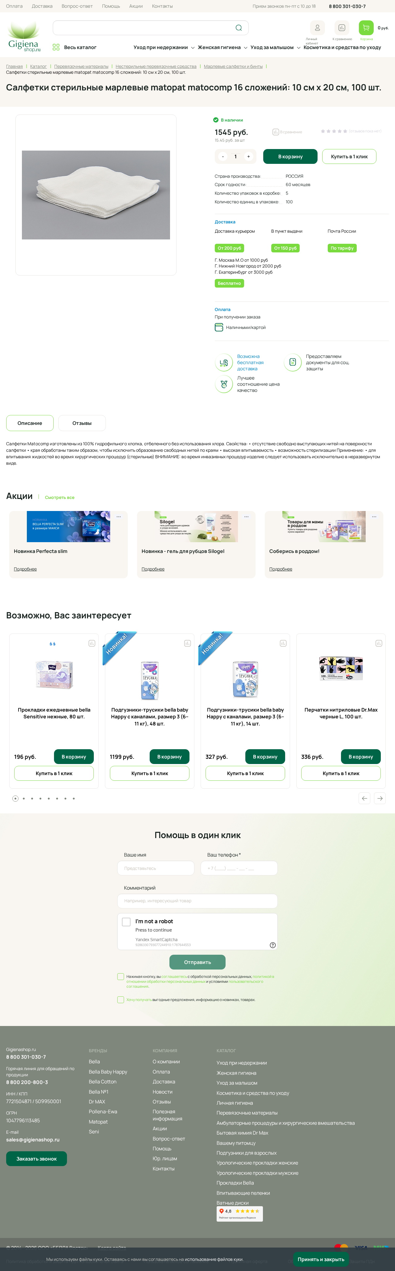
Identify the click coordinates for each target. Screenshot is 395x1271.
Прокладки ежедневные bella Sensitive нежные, (54, 713)
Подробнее (25, 569)
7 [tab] (65, 798)
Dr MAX (97, 1101)
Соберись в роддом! (294, 551)
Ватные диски (233, 1202)
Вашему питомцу (236, 1143)
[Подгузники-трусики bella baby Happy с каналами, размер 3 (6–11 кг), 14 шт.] (245, 678)
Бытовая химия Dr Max (242, 1132)
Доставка (42, 6)
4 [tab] (40, 798)
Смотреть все (59, 497)
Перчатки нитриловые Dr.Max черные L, (341, 713)
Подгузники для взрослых (246, 1152)
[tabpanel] (54, 711)
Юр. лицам (165, 1158)
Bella (94, 1061)
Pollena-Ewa (103, 1111)
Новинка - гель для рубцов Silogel (183, 551)
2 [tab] (24, 798)
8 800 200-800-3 (27, 1082)
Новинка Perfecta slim (40, 551)
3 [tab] (32, 798)
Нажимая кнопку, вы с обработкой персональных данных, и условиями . (200, 981)
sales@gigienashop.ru (33, 1139)
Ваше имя (135, 854)
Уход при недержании (161, 47)
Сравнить (92, 642)
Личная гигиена (235, 1102)
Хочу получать (139, 999)
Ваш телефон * (224, 854)
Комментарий (140, 887)
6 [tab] (57, 798)
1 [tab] (15, 798)
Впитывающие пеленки (243, 1193)
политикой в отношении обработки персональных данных (200, 979)
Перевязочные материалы (247, 1112)
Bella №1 (98, 1091)
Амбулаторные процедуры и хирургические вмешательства (286, 1122)
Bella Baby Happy (108, 1071)
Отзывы (162, 1101)
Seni (94, 1131)
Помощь (111, 6)
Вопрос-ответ (77, 6)
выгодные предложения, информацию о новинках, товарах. (191, 999)
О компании (166, 1061)
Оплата (14, 6)
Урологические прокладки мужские (257, 1172)
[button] (317, 27)
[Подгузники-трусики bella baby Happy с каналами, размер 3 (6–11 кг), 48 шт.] (149, 678)
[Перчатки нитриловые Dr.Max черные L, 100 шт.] (341, 678)
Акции (136, 6)
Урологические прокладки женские (257, 1162)
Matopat (98, 1121)
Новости (163, 1091)
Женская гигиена (219, 47)
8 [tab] (74, 798)
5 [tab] (49, 798)
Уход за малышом (272, 47)
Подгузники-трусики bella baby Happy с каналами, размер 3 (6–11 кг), (150, 716)
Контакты (162, 6)
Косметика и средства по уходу (342, 47)
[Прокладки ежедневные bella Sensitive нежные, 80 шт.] (54, 678)
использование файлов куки (214, 1259)
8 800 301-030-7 (347, 6)
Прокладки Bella (235, 1182)
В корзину (290, 156)
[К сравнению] (342, 27)
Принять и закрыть (321, 1259)
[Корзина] (366, 27)
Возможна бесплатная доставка (250, 362)
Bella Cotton (103, 1081)
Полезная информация (167, 1115)
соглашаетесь (174, 976)
